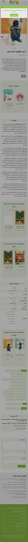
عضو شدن (14, 15)
